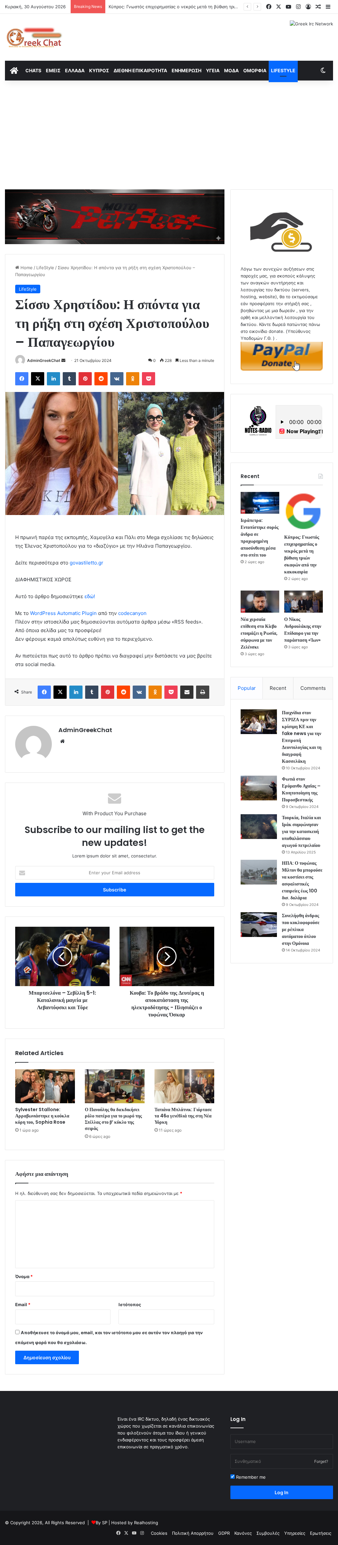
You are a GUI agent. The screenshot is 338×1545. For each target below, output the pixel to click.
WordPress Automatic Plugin (63, 613)
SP (104, 1522)
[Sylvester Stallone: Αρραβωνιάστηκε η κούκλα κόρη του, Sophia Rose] (45, 1086)
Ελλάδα (74, 70)
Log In (281, 1492)
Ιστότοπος (129, 1304)
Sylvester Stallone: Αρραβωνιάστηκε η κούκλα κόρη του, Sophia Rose (42, 1115)
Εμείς (53, 70)
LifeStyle (283, 70)
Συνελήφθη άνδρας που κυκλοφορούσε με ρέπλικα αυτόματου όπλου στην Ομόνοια (301, 929)
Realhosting (146, 1522)
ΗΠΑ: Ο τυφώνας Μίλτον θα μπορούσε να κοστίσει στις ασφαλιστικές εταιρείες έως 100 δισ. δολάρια (302, 880)
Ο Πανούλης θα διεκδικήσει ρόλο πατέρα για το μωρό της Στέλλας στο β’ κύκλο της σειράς (113, 1119)
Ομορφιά (254, 70)
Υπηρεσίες (294, 1533)
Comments (313, 688)
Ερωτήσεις (320, 1533)
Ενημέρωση (186, 70)
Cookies (159, 1533)
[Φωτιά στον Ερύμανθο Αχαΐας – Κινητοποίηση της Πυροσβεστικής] (259, 788)
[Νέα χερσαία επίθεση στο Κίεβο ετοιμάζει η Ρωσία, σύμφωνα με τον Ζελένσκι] (260, 601)
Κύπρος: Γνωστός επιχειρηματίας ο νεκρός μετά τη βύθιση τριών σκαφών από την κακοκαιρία (205, 6)
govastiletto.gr (86, 563)
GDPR (224, 1533)
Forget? (321, 1461)
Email (22, 1304)
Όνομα (24, 1276)
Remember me (250, 1477)
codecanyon (132, 613)
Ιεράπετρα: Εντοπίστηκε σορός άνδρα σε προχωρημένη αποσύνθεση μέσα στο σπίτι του (260, 537)
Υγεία (213, 70)
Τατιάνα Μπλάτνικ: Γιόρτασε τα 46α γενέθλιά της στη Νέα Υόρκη (183, 1115)
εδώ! (89, 596)
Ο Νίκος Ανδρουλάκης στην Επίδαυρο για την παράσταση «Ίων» (302, 629)
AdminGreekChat (43, 360)
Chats (33, 70)
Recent (278, 688)
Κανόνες (243, 1533)
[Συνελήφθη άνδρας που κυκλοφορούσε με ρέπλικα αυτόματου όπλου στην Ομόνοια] (259, 924)
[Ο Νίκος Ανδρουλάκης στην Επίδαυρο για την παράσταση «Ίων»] (303, 601)
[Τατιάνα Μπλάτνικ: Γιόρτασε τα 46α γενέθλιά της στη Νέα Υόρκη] (184, 1086)
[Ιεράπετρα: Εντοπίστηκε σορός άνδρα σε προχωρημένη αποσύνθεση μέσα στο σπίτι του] (260, 503)
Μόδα (231, 70)
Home (26, 267)
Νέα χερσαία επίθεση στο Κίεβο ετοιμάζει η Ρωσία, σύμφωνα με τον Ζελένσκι (259, 633)
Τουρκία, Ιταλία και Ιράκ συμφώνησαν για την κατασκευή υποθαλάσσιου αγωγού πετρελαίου (301, 831)
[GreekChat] (34, 37)
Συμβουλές (268, 1533)
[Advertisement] (169, 133)
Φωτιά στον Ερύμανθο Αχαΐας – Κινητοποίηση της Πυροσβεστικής (301, 789)
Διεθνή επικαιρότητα (140, 70)
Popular (247, 688)
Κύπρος (99, 70)
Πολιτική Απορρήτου (193, 1533)
